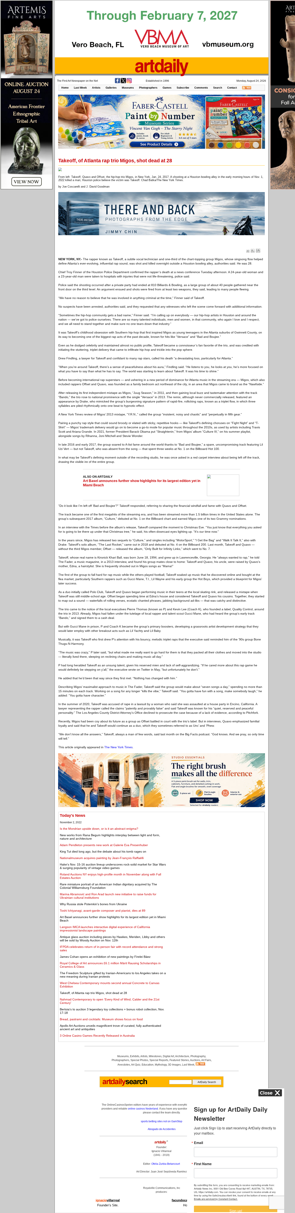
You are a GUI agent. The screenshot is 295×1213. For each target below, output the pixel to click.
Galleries (111, 87)
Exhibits (134, 1056)
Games (167, 87)
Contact (232, 87)
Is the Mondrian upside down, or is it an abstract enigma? (99, 828)
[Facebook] (117, 82)
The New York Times (118, 747)
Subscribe (183, 87)
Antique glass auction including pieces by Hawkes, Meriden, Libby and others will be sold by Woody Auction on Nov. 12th (112, 938)
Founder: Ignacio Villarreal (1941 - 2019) (161, 1151)
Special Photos (139, 1060)
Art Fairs (206, 1060)
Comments (201, 87)
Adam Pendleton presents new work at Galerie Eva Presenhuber (104, 845)
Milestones (155, 1056)
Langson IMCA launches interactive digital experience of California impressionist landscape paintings (105, 928)
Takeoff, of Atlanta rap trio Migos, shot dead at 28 (93, 993)
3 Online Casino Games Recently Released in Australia (97, 1035)
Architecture (182, 1056)
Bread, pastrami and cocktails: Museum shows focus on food (101, 1019)
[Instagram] (129, 82)
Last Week (80, 87)
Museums (128, 87)
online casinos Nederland (143, 1108)
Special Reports (158, 1060)
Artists (96, 87)
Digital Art (168, 1056)
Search (217, 87)
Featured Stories (179, 1060)
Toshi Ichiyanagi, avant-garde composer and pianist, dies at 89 (102, 910)
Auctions (195, 1060)
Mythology (161, 1064)
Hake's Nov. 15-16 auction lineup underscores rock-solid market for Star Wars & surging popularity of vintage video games (113, 866)
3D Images (174, 1064)
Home (65, 87)
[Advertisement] (215, 843)
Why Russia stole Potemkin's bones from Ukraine (93, 904)
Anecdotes (123, 1064)
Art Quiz (135, 1064)
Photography (197, 1056)
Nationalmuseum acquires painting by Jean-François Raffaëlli (102, 858)
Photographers (148, 87)
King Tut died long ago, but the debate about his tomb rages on (103, 851)
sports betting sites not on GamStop (161, 1121)
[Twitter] (123, 82)
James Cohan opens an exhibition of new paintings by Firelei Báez (105, 956)
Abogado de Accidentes (162, 1129)
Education (148, 1064)
